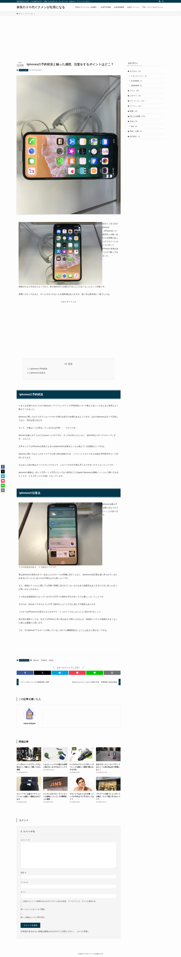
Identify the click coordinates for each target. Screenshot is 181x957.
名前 (23, 873)
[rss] (159, 1)
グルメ (134, 91)
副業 (133, 111)
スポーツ (135, 96)
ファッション (23, 70)
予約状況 (44, 660)
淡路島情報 (136, 86)
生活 (133, 121)
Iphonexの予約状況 (38, 369)
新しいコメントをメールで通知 (33, 909)
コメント (25, 840)
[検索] (162, 1)
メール (24, 882)
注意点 (51, 660)
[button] (25, 673)
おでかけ (135, 71)
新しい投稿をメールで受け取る (33, 917)
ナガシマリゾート (139, 76)
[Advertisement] (90, 34)
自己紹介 (135, 136)
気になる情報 (137, 116)
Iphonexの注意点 (37, 373)
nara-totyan (30, 723)
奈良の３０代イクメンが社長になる (41, 7)
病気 (134, 126)
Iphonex (36, 660)
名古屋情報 (136, 81)
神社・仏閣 (136, 131)
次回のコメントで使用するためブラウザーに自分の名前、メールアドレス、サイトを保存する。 (60, 901)
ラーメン (135, 106)
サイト (23, 892)
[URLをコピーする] (112, 673)
